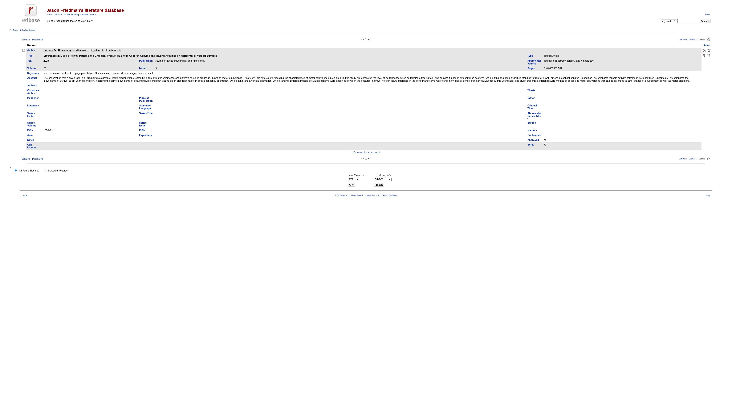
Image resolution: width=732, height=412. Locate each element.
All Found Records (29, 170)
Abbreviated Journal (534, 62)
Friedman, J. (113, 50)
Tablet (90, 73)
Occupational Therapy (107, 73)
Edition (531, 122)
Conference (534, 135)
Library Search (356, 195)
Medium (532, 130)
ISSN (30, 130)
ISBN (142, 130)
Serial (530, 144)
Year (29, 60)
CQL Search (341, 195)
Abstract (32, 77)
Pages (531, 68)
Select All (26, 40)
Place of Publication (146, 99)
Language (33, 105)
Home (49, 14)
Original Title (532, 107)
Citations (693, 40)
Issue (142, 68)
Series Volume (31, 124)
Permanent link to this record (366, 152)
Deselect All (37, 40)
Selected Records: (58, 170)
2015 (46, 60)
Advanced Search (88, 14)
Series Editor (31, 114)
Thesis (531, 90)
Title (29, 55)
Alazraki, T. (82, 50)
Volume (31, 68)
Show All (58, 14)
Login (707, 14)
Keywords (33, 73)
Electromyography (75, 73)
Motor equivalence (53, 73)
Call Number (32, 146)
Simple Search (71, 14)
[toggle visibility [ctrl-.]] (11, 168)
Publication (146, 60)
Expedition (145, 135)
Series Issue (143, 124)
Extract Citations (389, 195)
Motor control (145, 73)
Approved (533, 139)
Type (530, 55)
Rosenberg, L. (66, 50)
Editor (531, 98)
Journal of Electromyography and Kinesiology (180, 60)
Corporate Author (33, 92)
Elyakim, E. (97, 50)
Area (30, 135)
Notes (30, 139)
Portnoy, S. (50, 50)
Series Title (145, 113)
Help (708, 195)
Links (706, 45)
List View (683, 40)
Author (31, 50)
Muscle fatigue (129, 73)
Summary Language (145, 107)
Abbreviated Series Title (534, 114)
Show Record (372, 195)
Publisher (33, 98)
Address (32, 85)
